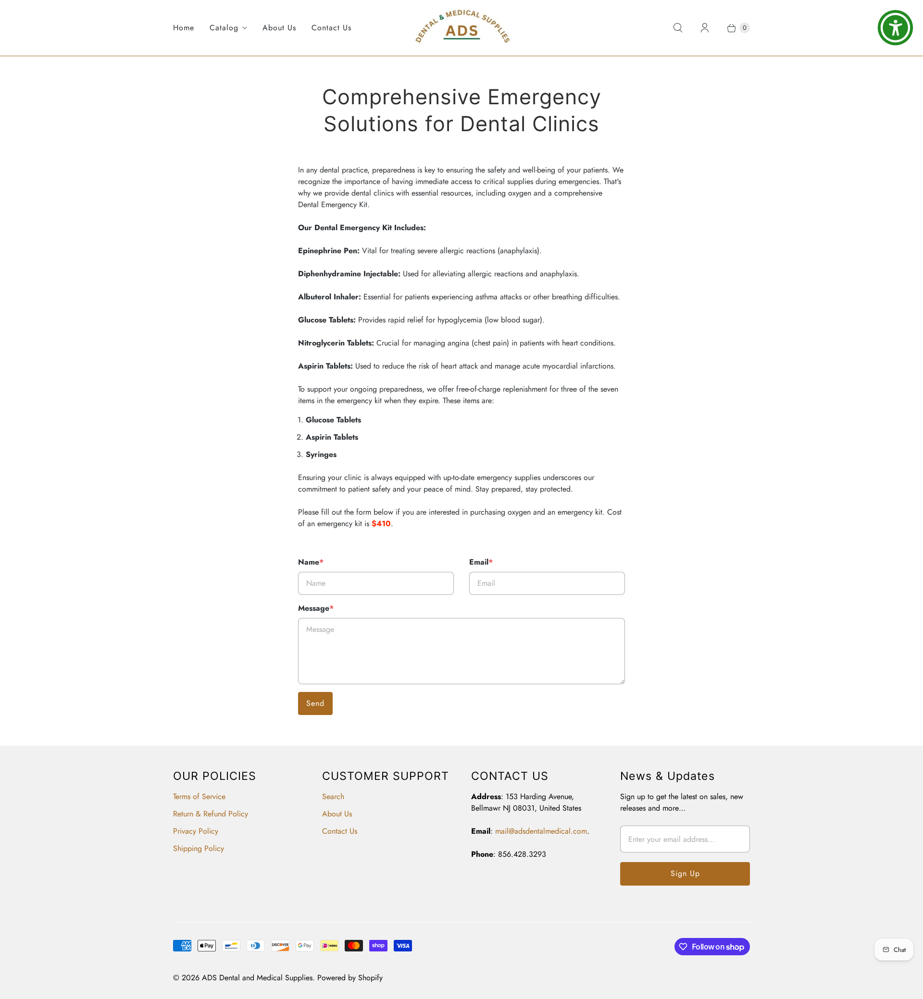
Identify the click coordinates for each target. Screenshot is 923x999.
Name (311, 561)
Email (481, 561)
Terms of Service (199, 796)
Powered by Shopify (350, 977)
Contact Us (331, 27)
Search (333, 796)
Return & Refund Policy (210, 813)
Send (315, 703)
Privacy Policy (195, 831)
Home (183, 27)
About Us (279, 27)
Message (316, 608)
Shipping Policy (198, 848)
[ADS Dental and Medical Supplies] (461, 28)
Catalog (224, 27)
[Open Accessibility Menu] (895, 28)
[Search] (677, 27)
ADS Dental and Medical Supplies (257, 977)
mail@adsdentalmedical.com (541, 831)
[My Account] (704, 27)
